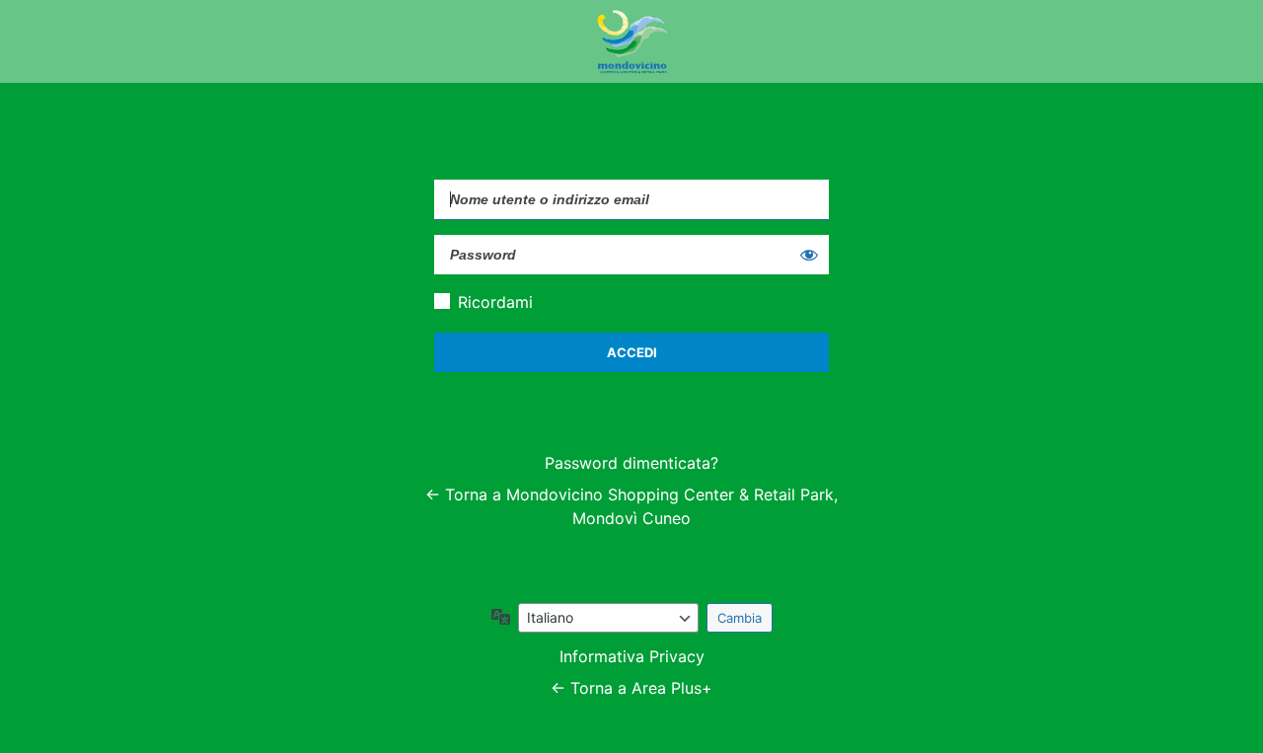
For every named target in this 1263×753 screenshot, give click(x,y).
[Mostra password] (809, 254)
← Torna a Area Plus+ (631, 688)
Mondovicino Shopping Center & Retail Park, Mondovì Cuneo (631, 41)
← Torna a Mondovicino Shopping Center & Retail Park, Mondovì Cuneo (631, 506)
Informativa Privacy (632, 656)
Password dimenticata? (631, 463)
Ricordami (495, 302)
